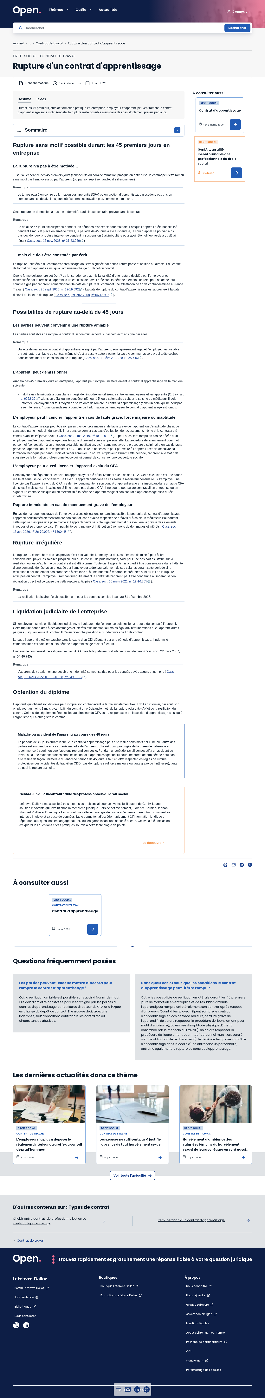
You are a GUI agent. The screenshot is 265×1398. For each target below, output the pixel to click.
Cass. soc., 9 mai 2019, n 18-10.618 (84, 436)
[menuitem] (118, 1389)
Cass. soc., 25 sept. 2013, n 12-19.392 (52, 289)
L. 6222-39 (28, 398)
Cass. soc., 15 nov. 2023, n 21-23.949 (53, 240)
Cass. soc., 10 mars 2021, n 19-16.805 (120, 581)
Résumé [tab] (24, 99)
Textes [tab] (41, 99)
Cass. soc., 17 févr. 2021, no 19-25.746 (111, 358)
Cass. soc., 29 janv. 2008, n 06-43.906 (82, 295)
